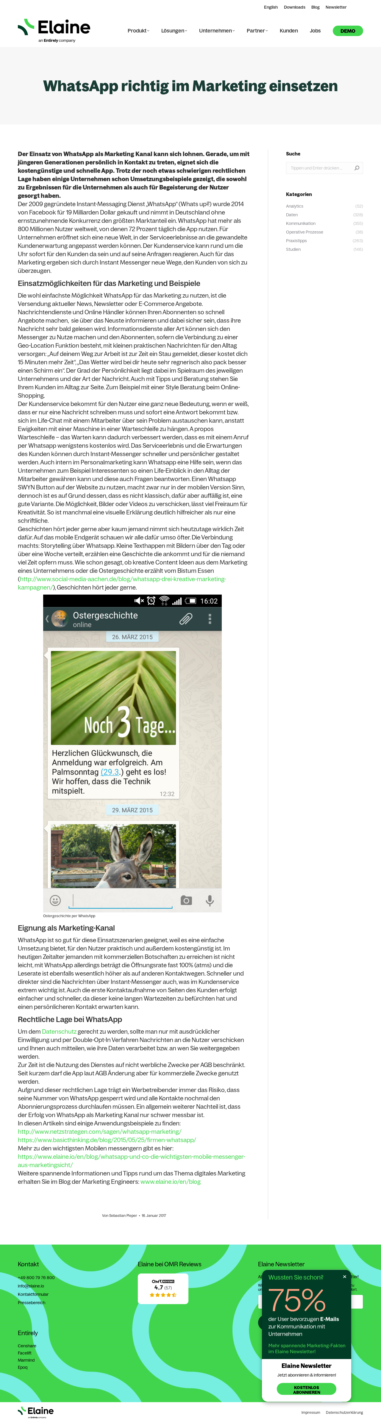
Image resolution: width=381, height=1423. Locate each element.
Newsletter (336, 7)
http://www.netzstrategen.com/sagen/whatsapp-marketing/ (100, 1131)
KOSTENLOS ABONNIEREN (306, 1390)
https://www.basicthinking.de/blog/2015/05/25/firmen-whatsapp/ (107, 1140)
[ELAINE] (163, 1302)
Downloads (294, 7)
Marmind (26, 1360)
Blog (315, 7)
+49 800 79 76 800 (36, 1277)
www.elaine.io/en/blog (170, 1181)
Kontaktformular (33, 1294)
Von (119, 1215)
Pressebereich (31, 1302)
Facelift (25, 1353)
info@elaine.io (31, 1286)
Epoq (22, 1367)
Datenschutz (59, 1031)
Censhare (27, 1346)
